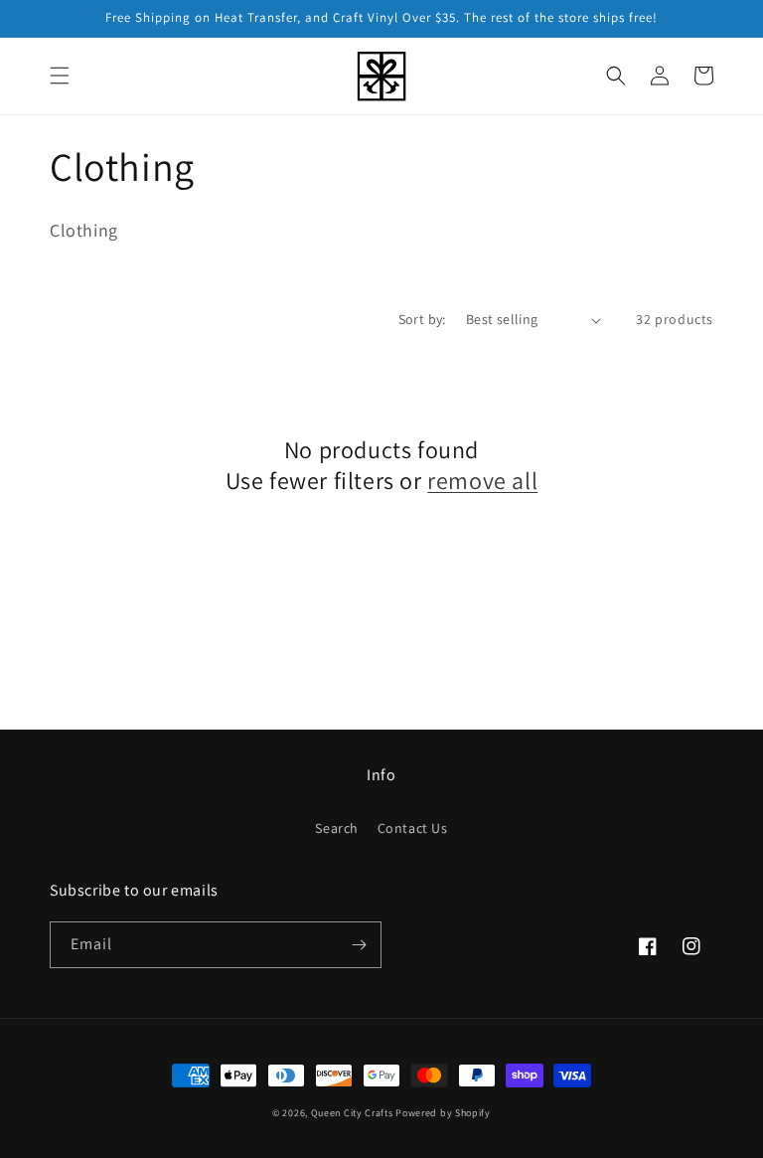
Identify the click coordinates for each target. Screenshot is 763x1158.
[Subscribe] (359, 944)
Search (337, 828)
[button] (59, 75)
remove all (482, 480)
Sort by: (422, 319)
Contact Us (413, 828)
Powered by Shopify (443, 1112)
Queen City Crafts (352, 1112)
